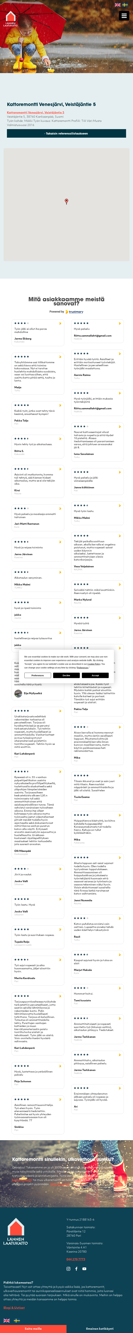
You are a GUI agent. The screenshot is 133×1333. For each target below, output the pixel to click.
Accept (95, 675)
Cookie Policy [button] (93, 664)
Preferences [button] (82, 667)
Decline (66, 675)
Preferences (38, 675)
